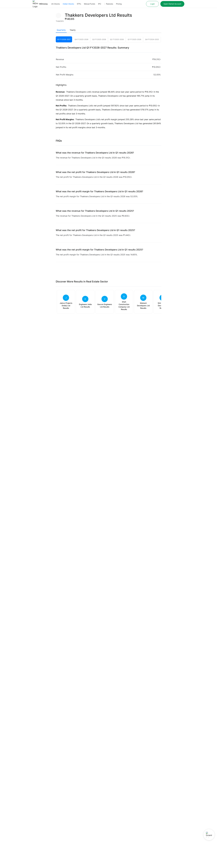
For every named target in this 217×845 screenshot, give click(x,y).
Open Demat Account (172, 4)
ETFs (79, 4)
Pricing (119, 4)
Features (109, 4)
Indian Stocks (68, 4)
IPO (99, 4)
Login (152, 4)
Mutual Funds (89, 4)
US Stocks (55, 4)
